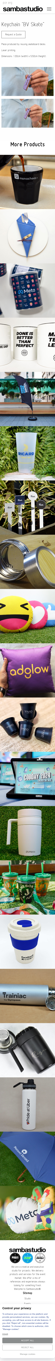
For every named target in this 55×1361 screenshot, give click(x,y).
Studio (27, 1298)
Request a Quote (13, 34)
